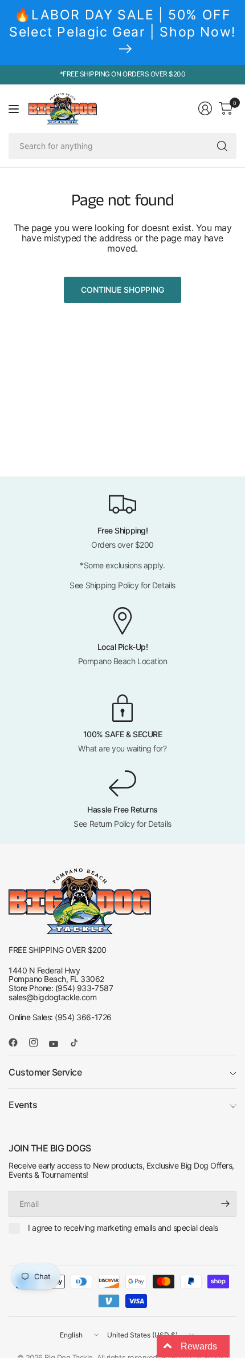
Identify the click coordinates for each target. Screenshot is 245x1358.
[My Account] (205, 108)
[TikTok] (79, 1042)
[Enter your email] (225, 1204)
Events (23, 1104)
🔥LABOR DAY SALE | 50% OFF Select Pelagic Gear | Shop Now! (122, 23)
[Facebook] (18, 1042)
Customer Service (45, 1072)
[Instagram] (38, 1042)
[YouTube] (58, 1043)
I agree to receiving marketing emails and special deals (123, 1227)
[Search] (222, 146)
